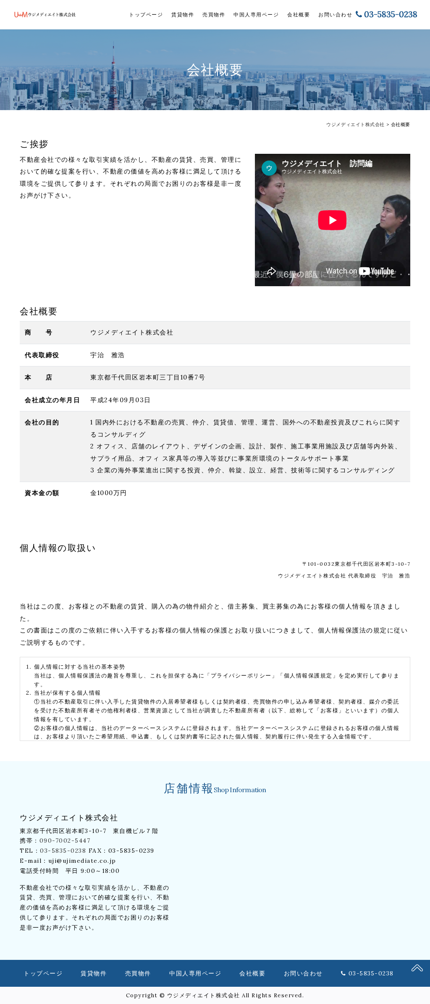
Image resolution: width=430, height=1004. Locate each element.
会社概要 (298, 14)
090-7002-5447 (65, 840)
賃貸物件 (182, 14)
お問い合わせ (335, 14)
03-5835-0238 (390, 14)
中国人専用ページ (256, 14)
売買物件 (213, 14)
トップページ (146, 14)
